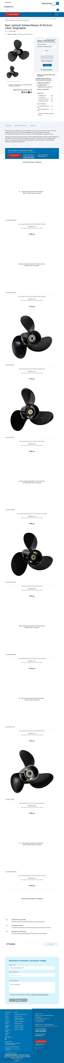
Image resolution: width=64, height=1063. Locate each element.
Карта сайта (8, 1036)
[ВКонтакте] (22, 92)
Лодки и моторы (18, 1016)
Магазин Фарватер (15, 1046)
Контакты (7, 1020)
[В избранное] (55, 46)
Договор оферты (8, 1041)
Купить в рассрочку (47, 69)
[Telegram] (27, 92)
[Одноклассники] (24, 92)
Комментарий (13, 980)
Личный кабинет (54, 4)
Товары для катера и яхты (20, 1014)
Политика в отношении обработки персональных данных (12, 1044)
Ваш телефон (14, 972)
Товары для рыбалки (19, 1021)
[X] (29, 92)
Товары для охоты (18, 1025)
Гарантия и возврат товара (7, 1027)
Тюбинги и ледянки (18, 1027)
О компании (8, 1012)
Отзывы (7, 1018)
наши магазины (41, 1047)
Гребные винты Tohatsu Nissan (25, 34)
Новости (7, 1014)
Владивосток (9, 6)
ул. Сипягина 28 (41, 97)
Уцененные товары (18, 1029)
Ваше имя (12, 965)
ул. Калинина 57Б (42, 95)
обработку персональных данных (39, 994)
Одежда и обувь (18, 1023)
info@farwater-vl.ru (40, 1044)
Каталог (16, 1012)
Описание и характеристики (44, 46)
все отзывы (50, 944)
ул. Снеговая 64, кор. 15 (43, 99)
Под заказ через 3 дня (43, 100)
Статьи (6, 1016)
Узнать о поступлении (47, 60)
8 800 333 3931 (47, 3)
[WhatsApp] (31, 92)
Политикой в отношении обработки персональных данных (17, 1056)
